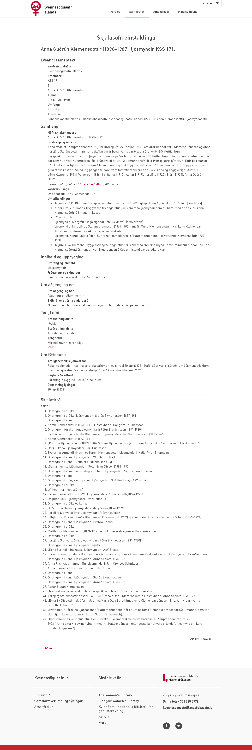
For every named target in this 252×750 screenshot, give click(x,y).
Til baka (46, 648)
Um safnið (42, 695)
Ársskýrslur (43, 706)
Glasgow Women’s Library (119, 701)
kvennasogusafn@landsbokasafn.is (187, 707)
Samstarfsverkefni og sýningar (58, 701)
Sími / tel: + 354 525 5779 (181, 701)
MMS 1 (52, 347)
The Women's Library (115, 695)
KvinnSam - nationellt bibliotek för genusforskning (126, 708)
